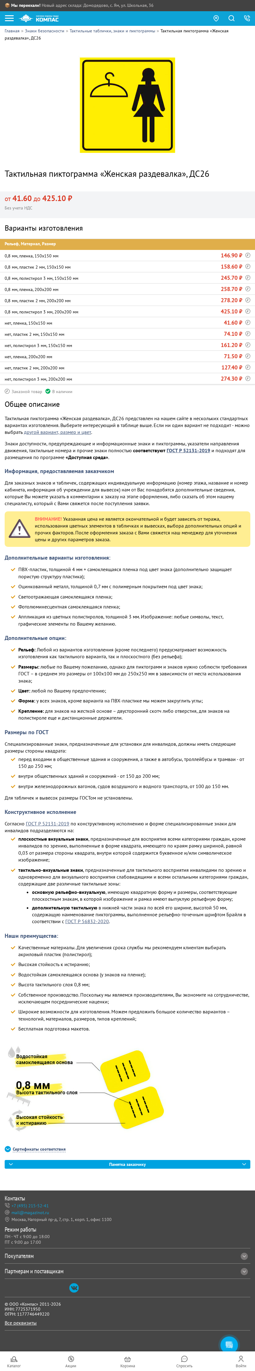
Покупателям (19, 1256)
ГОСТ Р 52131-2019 (188, 450)
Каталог (14, 1366)
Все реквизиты (21, 1323)
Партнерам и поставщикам (34, 1271)
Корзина (127, 1366)
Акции (70, 1366)
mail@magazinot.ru (30, 1212)
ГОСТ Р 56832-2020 (87, 921)
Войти (241, 1366)
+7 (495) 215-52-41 (30, 1206)
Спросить (184, 1366)
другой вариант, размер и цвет (57, 432)
